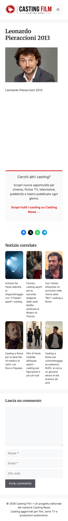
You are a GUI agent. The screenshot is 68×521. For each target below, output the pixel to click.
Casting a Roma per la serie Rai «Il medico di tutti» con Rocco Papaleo (14, 360)
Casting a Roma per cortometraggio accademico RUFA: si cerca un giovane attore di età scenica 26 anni (54, 368)
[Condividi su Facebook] (23, 232)
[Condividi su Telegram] (44, 232)
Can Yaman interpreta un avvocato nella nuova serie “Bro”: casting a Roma (54, 292)
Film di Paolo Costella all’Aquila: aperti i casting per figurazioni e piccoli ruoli (33, 364)
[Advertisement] (34, 131)
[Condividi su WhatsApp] (37, 232)
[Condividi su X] (30, 232)
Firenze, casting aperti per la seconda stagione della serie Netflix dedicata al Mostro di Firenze (34, 300)
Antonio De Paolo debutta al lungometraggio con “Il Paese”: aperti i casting (14, 292)
